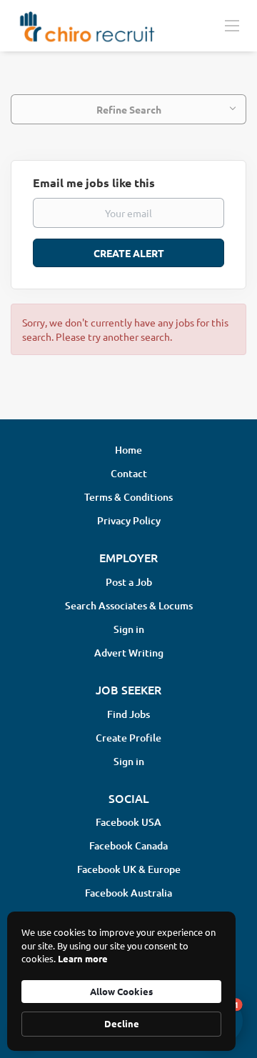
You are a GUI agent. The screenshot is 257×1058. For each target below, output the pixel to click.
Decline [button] (121, 1023)
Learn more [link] (83, 958)
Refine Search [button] (128, 109)
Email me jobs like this (94, 182)
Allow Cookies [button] (121, 991)
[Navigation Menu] (232, 25)
